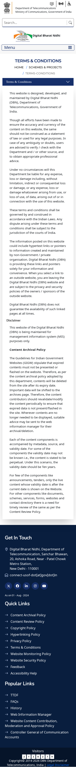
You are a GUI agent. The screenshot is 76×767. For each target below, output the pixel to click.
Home (19, 67)
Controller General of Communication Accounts (37, 734)
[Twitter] (8, 586)
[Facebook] (17, 586)
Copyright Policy (22, 628)
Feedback (17, 667)
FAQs (14, 701)
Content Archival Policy (28, 615)
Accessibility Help (23, 673)
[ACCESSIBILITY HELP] (51, 4)
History (16, 708)
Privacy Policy (20, 641)
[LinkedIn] (26, 586)
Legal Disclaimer (58, 765)
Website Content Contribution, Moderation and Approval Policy (31, 723)
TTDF (14, 695)
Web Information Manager (31, 714)
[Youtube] (44, 586)
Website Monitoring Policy (30, 654)
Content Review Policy (27, 621)
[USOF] (7, 7)
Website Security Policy (28, 660)
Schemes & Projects (45, 67)
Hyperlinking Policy (25, 634)
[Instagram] (35, 586)
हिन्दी (61, 4)
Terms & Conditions (19, 81)
